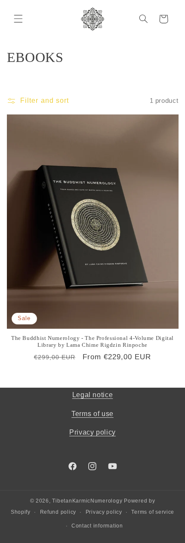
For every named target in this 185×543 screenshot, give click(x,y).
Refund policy (58, 512)
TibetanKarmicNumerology (87, 500)
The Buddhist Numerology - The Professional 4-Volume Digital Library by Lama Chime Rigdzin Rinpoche (92, 341)
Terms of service (152, 512)
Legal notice (92, 394)
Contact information (97, 525)
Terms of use (92, 413)
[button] (18, 19)
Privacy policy (92, 432)
